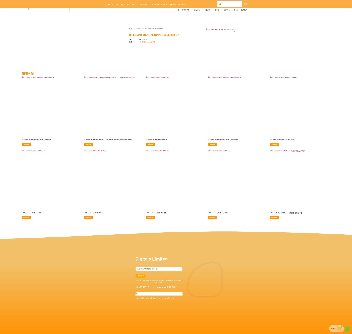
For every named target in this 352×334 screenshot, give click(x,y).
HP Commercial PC (139, 28)
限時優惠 (146, 280)
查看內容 (26, 144)
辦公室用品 (185, 10)
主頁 (177, 10)
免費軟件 (207, 10)
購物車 (217, 10)
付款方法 (235, 10)
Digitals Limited (151, 259)
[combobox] (229, 4)
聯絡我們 (244, 10)
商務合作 (227, 10)
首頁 (130, 28)
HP (133, 28)
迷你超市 (197, 10)
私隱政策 (159, 282)
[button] (234, 31)
